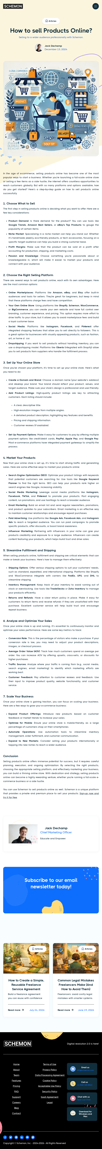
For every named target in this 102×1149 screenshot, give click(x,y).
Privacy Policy (50, 1069)
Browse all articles (83, 936)
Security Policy (49, 1091)
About (16, 1069)
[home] (13, 6)
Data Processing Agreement (50, 1075)
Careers (16, 1102)
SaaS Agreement (49, 1097)
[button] (95, 6)
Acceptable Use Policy (49, 1086)
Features (16, 1080)
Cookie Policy (50, 1080)
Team (16, 1075)
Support (16, 1097)
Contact (16, 1113)
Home (16, 1064)
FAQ (16, 1091)
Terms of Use (49, 1064)
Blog (16, 1108)
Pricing (16, 1086)
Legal (50, 1102)
